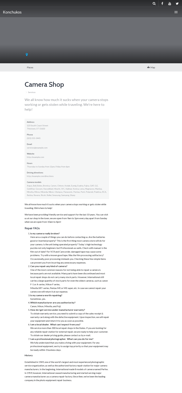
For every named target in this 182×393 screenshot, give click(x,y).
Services (32, 92)
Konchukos (12, 12)
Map (152, 67)
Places (30, 67)
